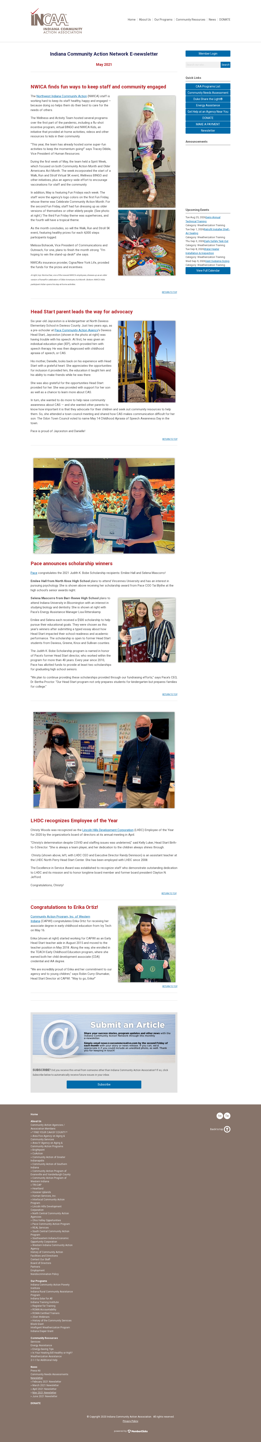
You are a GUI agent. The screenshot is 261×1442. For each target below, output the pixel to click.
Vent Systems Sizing (217, 261)
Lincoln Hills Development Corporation (108, 830)
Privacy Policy (130, 1421)
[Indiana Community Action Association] (56, 32)
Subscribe (104, 1084)
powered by (120, 1431)
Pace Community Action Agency (76, 330)
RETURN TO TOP (169, 292)
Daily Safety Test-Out (216, 241)
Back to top (216, 1129)
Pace (34, 573)
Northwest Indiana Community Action (61, 96)
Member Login (208, 53)
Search (226, 64)
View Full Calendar (208, 270)
